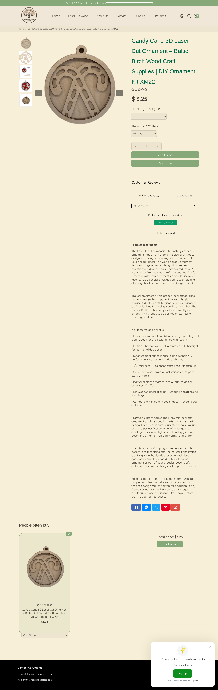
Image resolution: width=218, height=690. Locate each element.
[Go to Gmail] (175, 507)
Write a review (165, 222)
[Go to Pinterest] (165, 507)
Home (56, 16)
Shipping (140, 16)
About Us (102, 16)
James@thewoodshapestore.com (35, 673)
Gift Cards (159, 16)
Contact (121, 16)
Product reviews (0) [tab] (148, 195)
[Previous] (38, 93)
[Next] (119, 93)
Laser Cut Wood (78, 16)
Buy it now (165, 163)
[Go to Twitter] (156, 507)
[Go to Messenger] (146, 507)
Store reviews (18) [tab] (182, 195)
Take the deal (169, 544)
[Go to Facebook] (136, 507)
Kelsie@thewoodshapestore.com (35, 679)
